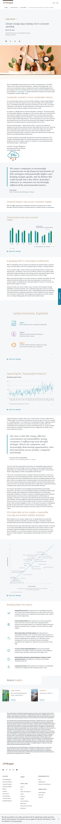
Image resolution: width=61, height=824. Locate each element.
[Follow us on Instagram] (13, 769)
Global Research (10, 19)
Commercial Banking (7, 781)
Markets (4, 789)
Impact (22, 794)
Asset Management (7, 779)
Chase (39, 779)
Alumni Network (41, 792)
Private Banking (6, 796)
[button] (58, 819)
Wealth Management (7, 800)
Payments (5, 791)
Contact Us (40, 797)
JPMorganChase (41, 781)
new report (21, 91)
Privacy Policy (17, 821)
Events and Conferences (25, 791)
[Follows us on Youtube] (16, 769)
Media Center (23, 803)
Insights (22, 798)
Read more (13, 699)
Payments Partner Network (44, 784)
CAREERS (22, 776)
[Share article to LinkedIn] (6, 41)
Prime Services (6, 793)
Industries (22, 796)
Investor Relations (24, 801)
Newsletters (23, 808)
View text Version (15, 251)
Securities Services (7, 798)
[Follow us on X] (6, 769)
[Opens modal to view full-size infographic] (51, 246)
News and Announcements (26, 805)
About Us (22, 786)
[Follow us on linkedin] (3, 769)
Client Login (41, 794)
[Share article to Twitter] (11, 41)
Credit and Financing (7, 784)
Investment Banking (7, 786)
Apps (21, 789)
